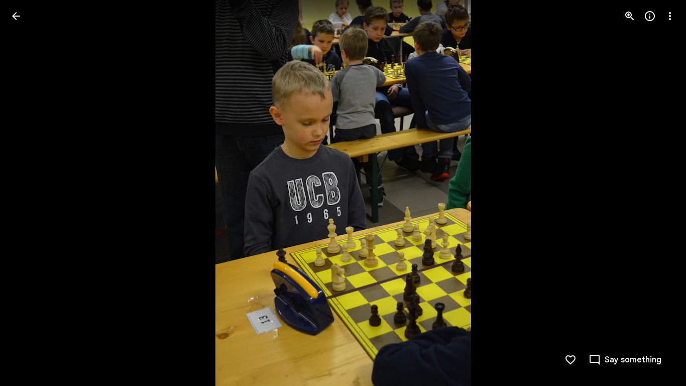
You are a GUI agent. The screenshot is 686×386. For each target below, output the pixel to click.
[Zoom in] (630, 16)
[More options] (670, 16)
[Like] (570, 360)
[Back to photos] (16, 16)
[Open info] (650, 16)
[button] (28, 193)
